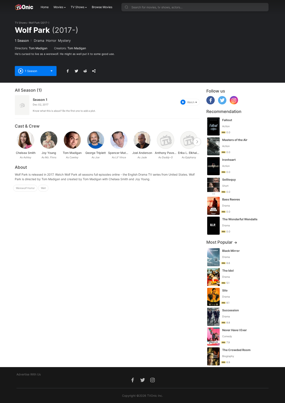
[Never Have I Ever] (213, 336)
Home (45, 7)
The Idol (228, 270)
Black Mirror (231, 250)
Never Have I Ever (234, 330)
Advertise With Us (28, 374)
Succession (230, 310)
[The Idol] (213, 277)
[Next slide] (197, 142)
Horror (51, 40)
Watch (190, 102)
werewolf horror (25, 188)
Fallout (227, 120)
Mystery (64, 40)
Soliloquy (229, 179)
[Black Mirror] (213, 257)
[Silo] (213, 297)
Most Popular (219, 242)
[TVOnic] (24, 7)
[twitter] (222, 103)
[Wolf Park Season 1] (22, 105)
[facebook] (210, 103)
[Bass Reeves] (213, 206)
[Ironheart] (213, 166)
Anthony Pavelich (166, 153)
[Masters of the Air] (213, 146)
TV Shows (77, 7)
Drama (39, 40)
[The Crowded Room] (213, 356)
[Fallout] (213, 126)
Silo (225, 290)
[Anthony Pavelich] (165, 140)
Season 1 (40, 100)
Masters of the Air (234, 140)
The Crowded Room (236, 350)
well (43, 188)
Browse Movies (102, 7)
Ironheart (229, 159)
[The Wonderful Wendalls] (213, 226)
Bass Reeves (231, 199)
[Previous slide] (17, 142)
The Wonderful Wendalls (239, 219)
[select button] (52, 71)
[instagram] (234, 103)
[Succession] (213, 317)
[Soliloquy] (213, 186)
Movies (58, 7)
